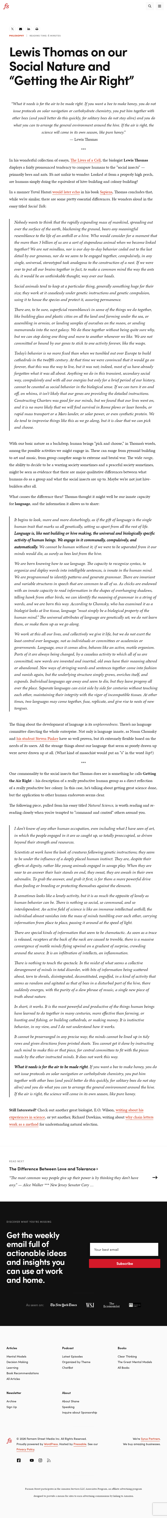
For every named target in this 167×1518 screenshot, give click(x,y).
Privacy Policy (25, 1449)
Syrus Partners (150, 1439)
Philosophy (16, 35)
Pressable (80, 1444)
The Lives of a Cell (85, 160)
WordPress (51, 1444)
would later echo (66, 192)
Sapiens (106, 192)
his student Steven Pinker (37, 738)
